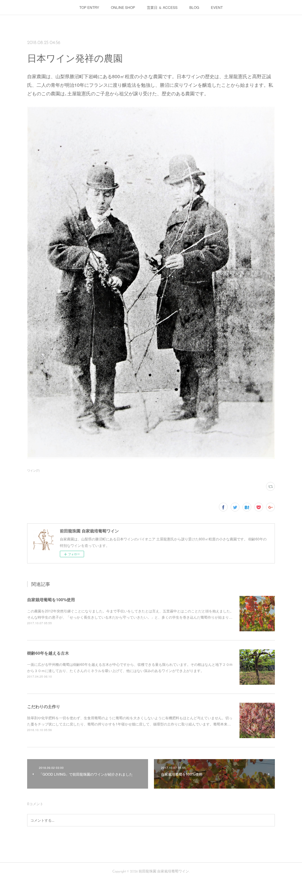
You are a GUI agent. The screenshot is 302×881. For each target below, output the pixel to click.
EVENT (217, 7)
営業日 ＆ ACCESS (162, 7)
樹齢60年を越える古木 (48, 653)
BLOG (194, 7)
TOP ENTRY (89, 7)
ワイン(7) (33, 470)
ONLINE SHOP (123, 7)
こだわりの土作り (43, 706)
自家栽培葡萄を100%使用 (51, 599)
